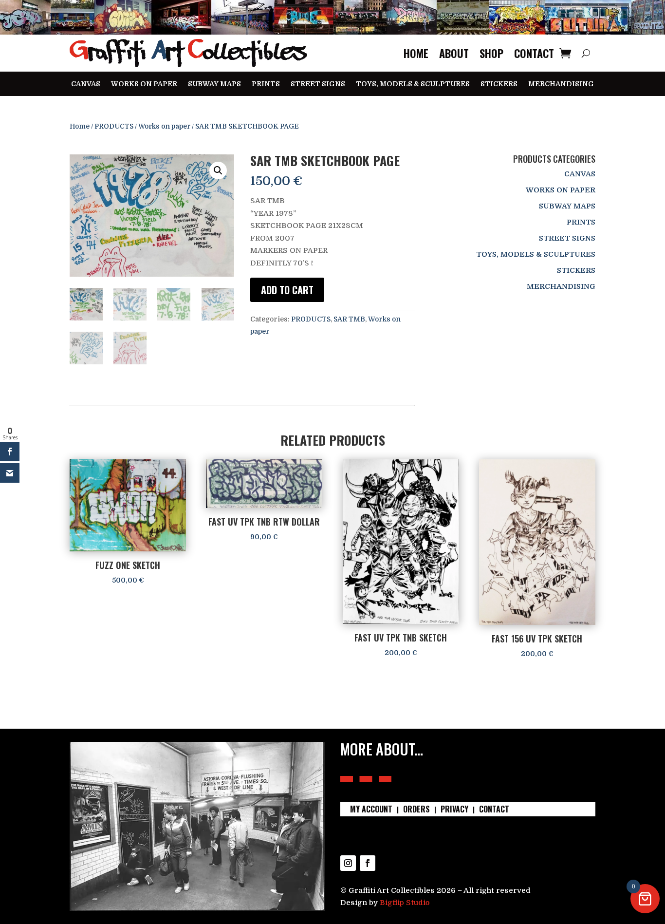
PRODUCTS (113, 126)
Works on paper (144, 84)
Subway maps (214, 84)
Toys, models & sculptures (413, 84)
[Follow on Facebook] (367, 863)
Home (416, 53)
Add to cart (287, 290)
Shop (491, 53)
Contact (534, 53)
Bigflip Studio (405, 902)
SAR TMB (349, 319)
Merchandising (561, 84)
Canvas (85, 84)
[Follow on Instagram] (348, 863)
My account (371, 810)
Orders (416, 810)
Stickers (498, 84)
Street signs (318, 84)
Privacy (454, 810)
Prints (266, 84)
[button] (218, 170)
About (454, 53)
